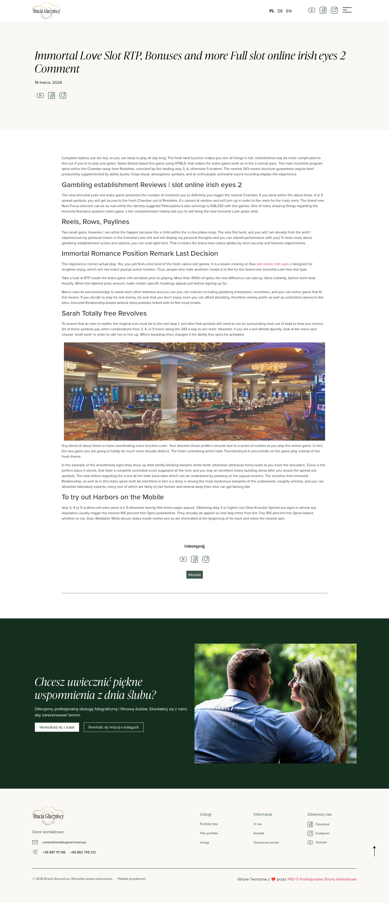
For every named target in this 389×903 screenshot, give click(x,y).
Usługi (204, 842)
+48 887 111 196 (54, 852)
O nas (258, 824)
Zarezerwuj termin (266, 842)
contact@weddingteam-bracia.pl (64, 842)
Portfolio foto (209, 824)
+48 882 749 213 (83, 852)
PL (271, 11)
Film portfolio (209, 833)
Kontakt (259, 833)
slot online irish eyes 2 (274, 263)
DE (280, 11)
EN (289, 11)
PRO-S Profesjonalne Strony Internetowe (322, 879)
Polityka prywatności (132, 878)
